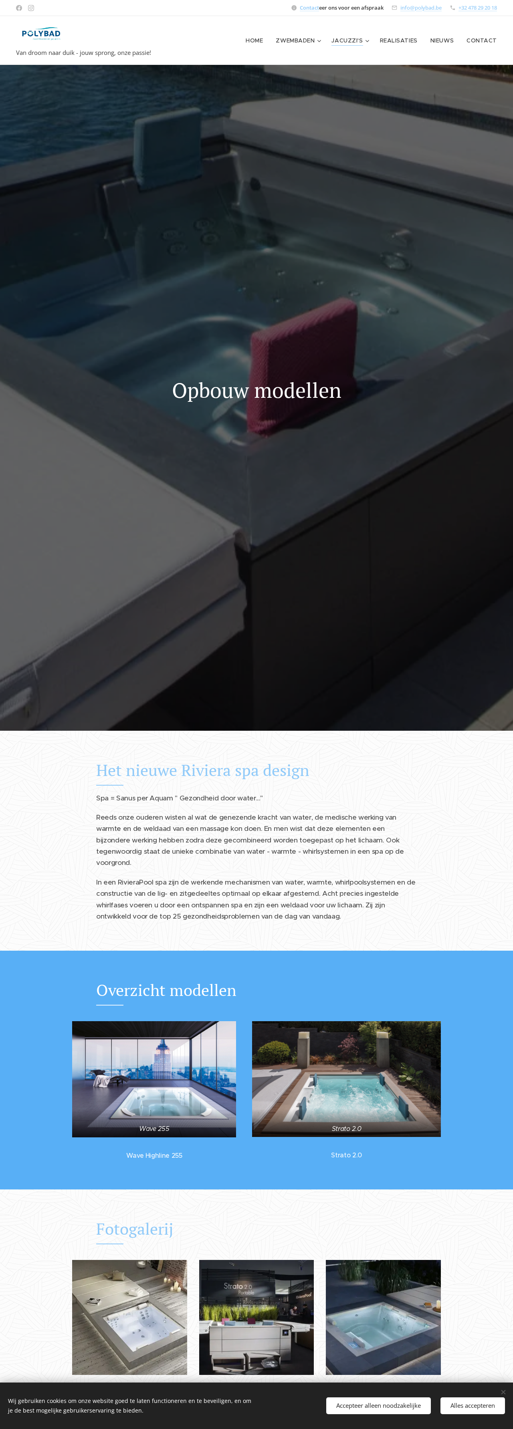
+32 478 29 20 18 (477, 7)
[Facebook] (19, 8)
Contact (309, 7)
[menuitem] (256, 40)
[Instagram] (31, 8)
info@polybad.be (421, 7)
